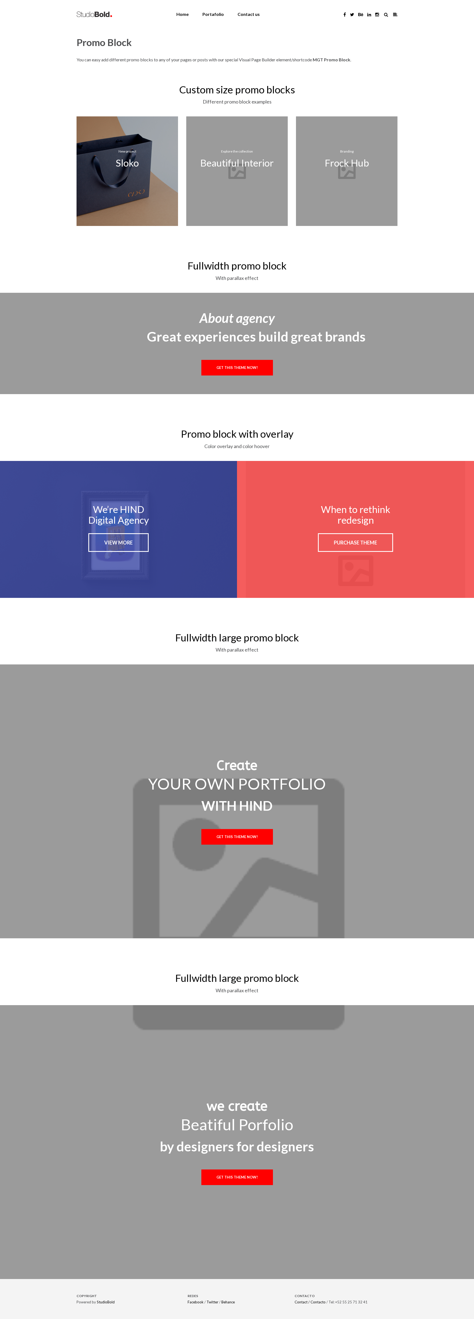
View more (118, 543)
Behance (228, 1302)
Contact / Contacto (310, 1302)
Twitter (212, 1302)
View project (127, 201)
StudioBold (106, 1302)
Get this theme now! (237, 367)
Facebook (196, 1302)
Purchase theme (355, 543)
